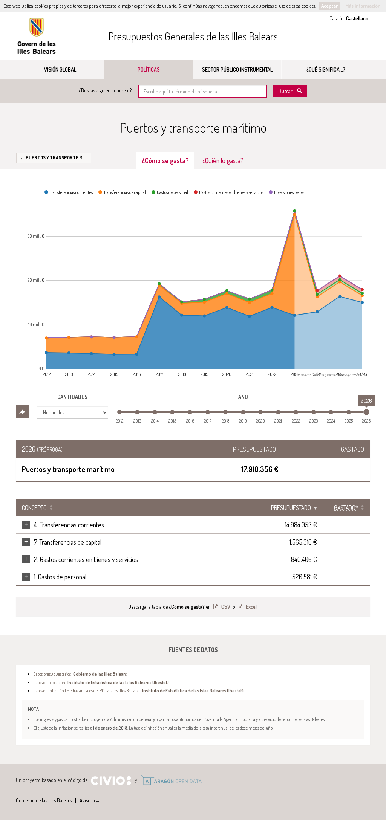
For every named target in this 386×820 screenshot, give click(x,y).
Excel (251, 606)
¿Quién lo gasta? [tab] (223, 160)
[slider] (366, 412)
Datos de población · (101, 682)
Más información (362, 6)
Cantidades (72, 397)
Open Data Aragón (171, 780)
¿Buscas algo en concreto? (105, 90)
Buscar (286, 91)
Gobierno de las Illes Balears (36, 35)
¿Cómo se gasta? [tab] (165, 160)
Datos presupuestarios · (80, 674)
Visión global (60, 69)
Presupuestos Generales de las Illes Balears (193, 36)
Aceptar (329, 6)
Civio (110, 780)
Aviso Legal (91, 800)
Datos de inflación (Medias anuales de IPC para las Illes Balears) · (138, 690)
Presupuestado (291, 508)
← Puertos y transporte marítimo (55, 157)
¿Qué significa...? (325, 69)
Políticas (149, 69)
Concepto (34, 508)
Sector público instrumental (237, 69)
